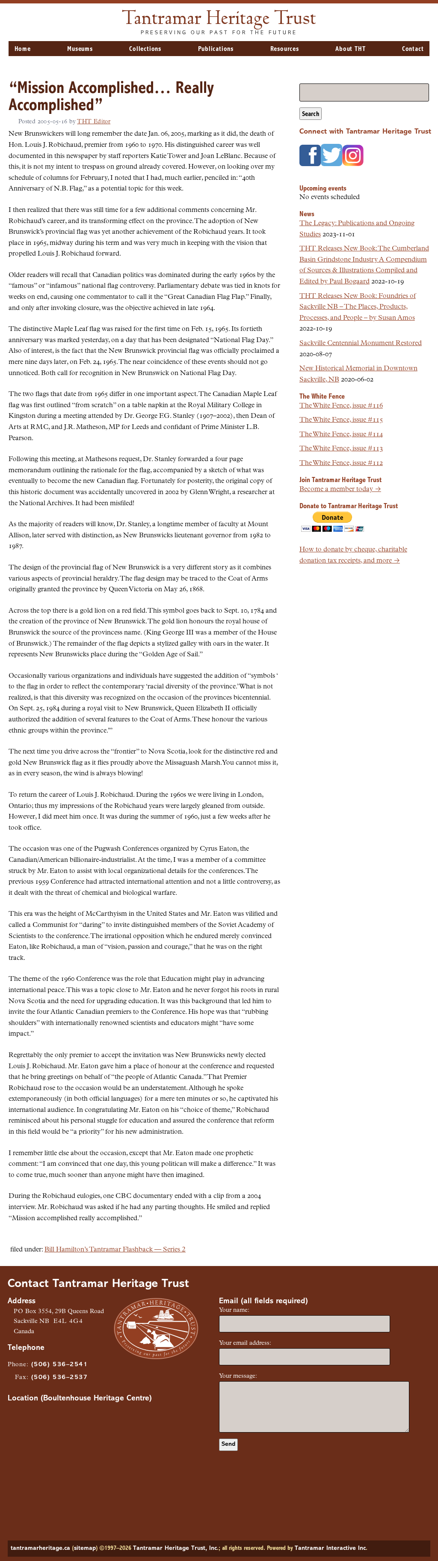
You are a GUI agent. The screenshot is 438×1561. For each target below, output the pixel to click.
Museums (80, 49)
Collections (145, 49)
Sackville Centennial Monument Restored (360, 343)
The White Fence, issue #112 (341, 463)
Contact (413, 49)
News (306, 214)
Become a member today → (340, 489)
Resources (284, 49)
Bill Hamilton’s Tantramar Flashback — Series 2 (115, 1249)
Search (310, 114)
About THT (350, 49)
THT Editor (93, 122)
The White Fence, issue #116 (341, 405)
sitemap (85, 1548)
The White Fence (322, 396)
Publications (216, 49)
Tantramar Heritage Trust (219, 19)
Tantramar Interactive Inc (330, 1548)
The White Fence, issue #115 (341, 420)
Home (23, 49)
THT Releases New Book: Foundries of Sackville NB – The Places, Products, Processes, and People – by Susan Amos (357, 307)
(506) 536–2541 (59, 1364)
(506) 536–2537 (59, 1377)
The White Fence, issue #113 (341, 448)
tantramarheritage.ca (40, 1548)
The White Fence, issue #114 (341, 434)
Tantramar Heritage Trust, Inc (175, 1548)
